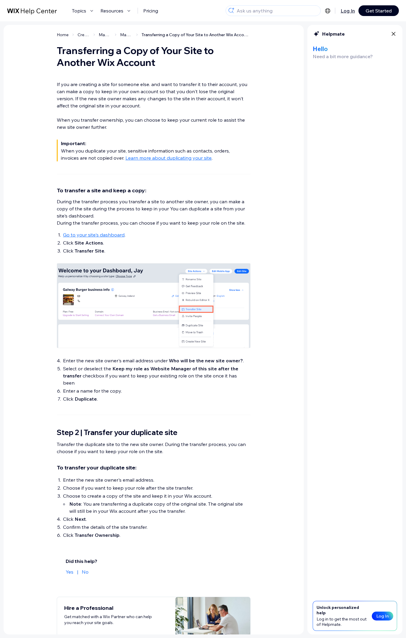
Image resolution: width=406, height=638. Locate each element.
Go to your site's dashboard (94, 235)
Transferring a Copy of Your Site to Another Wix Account (196, 34)
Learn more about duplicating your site (168, 158)
